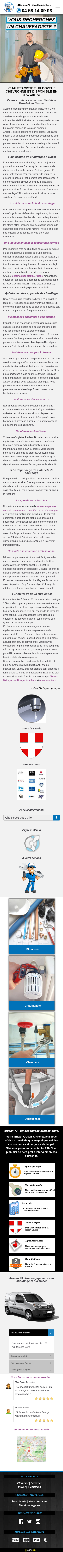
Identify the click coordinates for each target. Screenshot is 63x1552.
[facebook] (21, 1522)
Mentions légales (29, 1505)
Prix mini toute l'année (21, 1363)
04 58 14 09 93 (37, 10)
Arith (25, 680)
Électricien (34, 1487)
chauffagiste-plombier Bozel (27, 276)
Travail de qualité (19, 1356)
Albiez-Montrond (47, 680)
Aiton (13, 680)
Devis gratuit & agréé (20, 1369)
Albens (32, 680)
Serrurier (36, 1483)
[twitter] (30, 1522)
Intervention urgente (20, 1333)
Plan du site (18, 1501)
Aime (19, 680)
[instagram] (38, 1522)
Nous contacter (38, 1501)
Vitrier (21, 1487)
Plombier (22, 1483)
